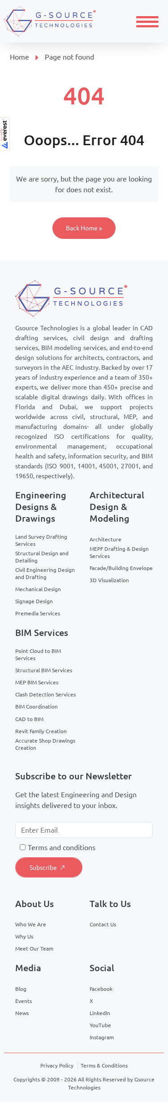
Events (23, 1001)
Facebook (101, 989)
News (22, 1013)
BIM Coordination (36, 706)
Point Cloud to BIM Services (38, 654)
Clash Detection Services (45, 694)
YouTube (100, 1025)
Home (19, 57)
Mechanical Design (38, 589)
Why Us (24, 936)
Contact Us (103, 924)
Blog (20, 989)
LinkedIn (100, 1013)
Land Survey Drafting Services (41, 540)
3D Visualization (109, 580)
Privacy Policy (56, 1065)
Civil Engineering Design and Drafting (45, 573)
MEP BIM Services (36, 682)
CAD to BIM (29, 719)
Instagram (102, 1037)
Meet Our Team (34, 948)
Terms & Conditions (104, 1065)
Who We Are (30, 924)
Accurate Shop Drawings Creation (45, 744)
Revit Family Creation (41, 731)
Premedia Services (37, 613)
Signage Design (34, 601)
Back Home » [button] (84, 228)
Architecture (105, 539)
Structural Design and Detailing (42, 556)
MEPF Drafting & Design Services (119, 552)
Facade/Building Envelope (121, 568)
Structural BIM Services (43, 670)
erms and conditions (63, 847)
